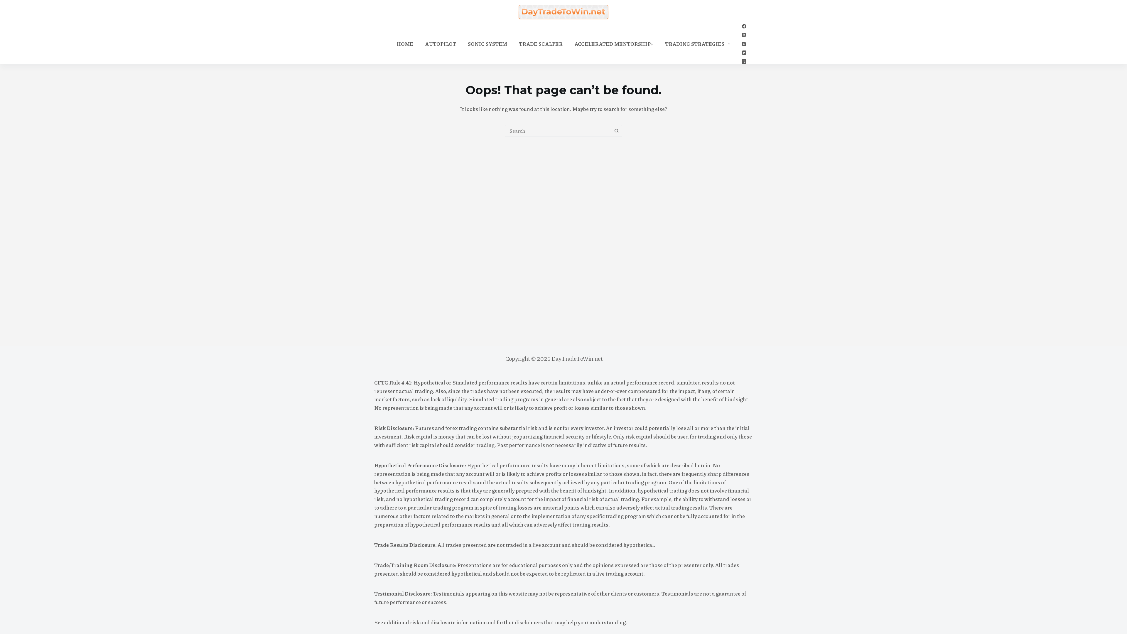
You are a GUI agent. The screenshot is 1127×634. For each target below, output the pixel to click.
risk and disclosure (432, 622)
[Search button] (616, 130)
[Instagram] (744, 44)
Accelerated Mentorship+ (613, 43)
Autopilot (440, 43)
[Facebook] (744, 26)
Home (405, 43)
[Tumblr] (744, 61)
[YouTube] (744, 52)
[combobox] (558, 131)
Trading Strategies (694, 43)
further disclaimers (520, 622)
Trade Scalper (541, 43)
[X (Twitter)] (744, 35)
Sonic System (487, 43)
